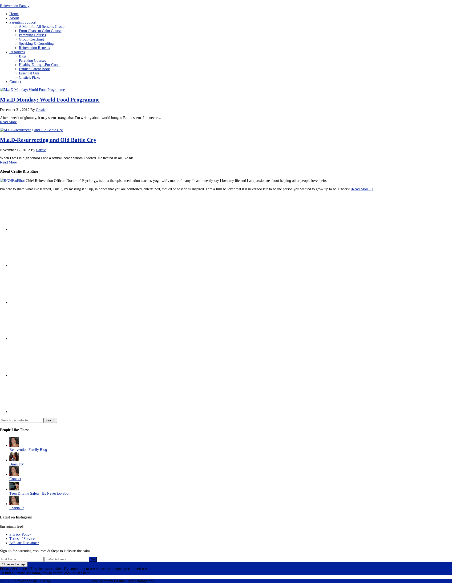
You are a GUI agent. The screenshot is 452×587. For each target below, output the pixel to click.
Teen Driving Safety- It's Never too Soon (39, 493)
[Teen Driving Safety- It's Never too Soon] (14, 489)
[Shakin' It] (14, 504)
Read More (8, 122)
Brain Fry (16, 464)
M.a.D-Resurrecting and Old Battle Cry (48, 140)
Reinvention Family (14, 6)
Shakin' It (16, 508)
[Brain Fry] (14, 460)
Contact (15, 479)
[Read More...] (362, 189)
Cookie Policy (102, 573)
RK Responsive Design (69, 581)
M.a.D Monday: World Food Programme (50, 100)
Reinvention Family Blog (28, 450)
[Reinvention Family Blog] (14, 445)
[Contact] (14, 475)
